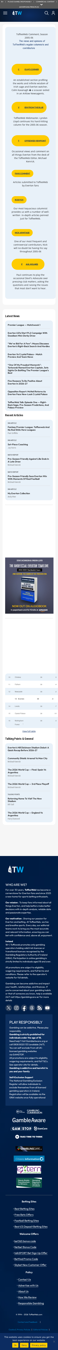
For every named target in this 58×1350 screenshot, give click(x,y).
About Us (23, 1291)
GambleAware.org (35, 1041)
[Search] (46, 13)
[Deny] (54, 1341)
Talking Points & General (19, 738)
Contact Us (24, 1279)
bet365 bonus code (25, 1241)
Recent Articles (14, 415)
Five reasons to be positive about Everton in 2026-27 (25, 382)
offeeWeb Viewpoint (32, 141)
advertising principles (29, 7)
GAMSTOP (18, 1054)
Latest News (12, 316)
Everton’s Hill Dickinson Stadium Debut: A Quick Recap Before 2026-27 (28, 749)
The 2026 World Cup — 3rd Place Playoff (28, 784)
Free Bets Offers (24, 1214)
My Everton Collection (19, 493)
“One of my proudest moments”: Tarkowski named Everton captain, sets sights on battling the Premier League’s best (28, 369)
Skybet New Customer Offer (30, 1264)
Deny (24, 1345)
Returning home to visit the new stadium (25, 800)
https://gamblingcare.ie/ (27, 997)
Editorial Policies (40, 1329)
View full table (29, 731)
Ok (15, 1345)
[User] (53, 13)
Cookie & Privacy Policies (19, 1329)
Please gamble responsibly (20, 2)
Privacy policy (39, 1345)
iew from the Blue (30, 107)
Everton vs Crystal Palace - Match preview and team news (25, 355)
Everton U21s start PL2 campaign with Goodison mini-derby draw (27, 334)
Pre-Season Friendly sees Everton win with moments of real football (27, 477)
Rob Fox (19, 200)
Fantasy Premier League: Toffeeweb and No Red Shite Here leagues (28, 428)
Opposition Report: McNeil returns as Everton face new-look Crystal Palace (28, 393)
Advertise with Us (28, 1285)
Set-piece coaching (18, 444)
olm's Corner (28, 69)
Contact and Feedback (27, 1322)
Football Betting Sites (27, 1220)
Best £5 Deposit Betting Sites (31, 1226)
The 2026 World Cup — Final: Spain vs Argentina (27, 771)
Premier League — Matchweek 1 (24, 325)
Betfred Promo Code (26, 1259)
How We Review (27, 1297)
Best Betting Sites (24, 1208)
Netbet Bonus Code (25, 1247)
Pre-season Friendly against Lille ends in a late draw (28, 460)
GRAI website (16, 1097)
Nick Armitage (22, 232)
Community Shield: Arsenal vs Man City (27, 758)
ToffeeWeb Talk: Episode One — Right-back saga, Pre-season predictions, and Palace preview (28, 405)
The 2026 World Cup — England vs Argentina (25, 814)
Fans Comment (22, 173)
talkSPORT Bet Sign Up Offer (31, 1253)
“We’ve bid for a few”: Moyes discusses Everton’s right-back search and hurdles (29, 345)
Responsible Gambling (31, 1303)
